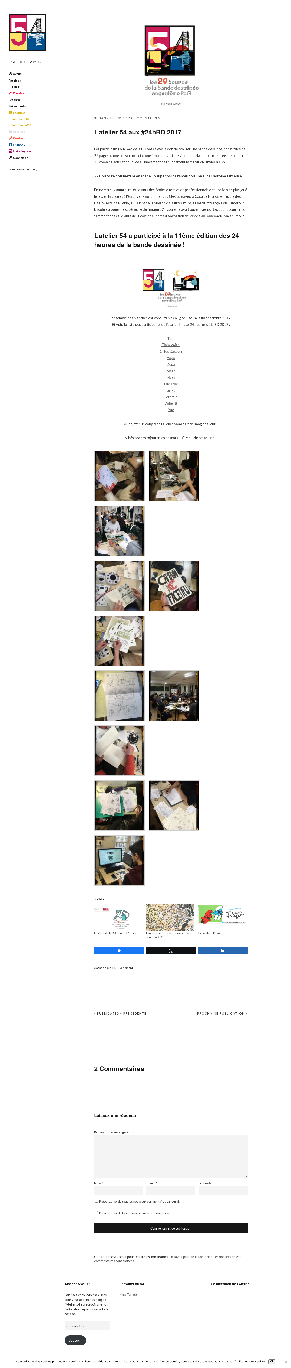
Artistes (14, 99)
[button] (119, 477)
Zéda (171, 364)
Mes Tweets (129, 1294)
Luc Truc (171, 384)
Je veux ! (75, 1340)
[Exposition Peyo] (222, 917)
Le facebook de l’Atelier (230, 1283)
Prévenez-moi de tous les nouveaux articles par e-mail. (135, 1213)
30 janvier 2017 (109, 118)
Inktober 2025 (21, 119)
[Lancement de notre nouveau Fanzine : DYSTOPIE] (170, 917)
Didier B (170, 403)
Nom (98, 1183)
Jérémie (171, 397)
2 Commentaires (144, 118)
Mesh (171, 371)
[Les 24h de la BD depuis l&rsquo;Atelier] (118, 917)
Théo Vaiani (170, 345)
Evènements (17, 106)
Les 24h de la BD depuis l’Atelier (115, 933)
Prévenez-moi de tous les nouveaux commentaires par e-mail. (139, 1201)
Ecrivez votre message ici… (114, 1132)
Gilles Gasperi (171, 351)
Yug (171, 410)
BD (114, 967)
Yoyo (171, 358)
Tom (170, 338)
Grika (170, 390)
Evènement (125, 967)
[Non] (286, 1362)
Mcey (171, 377)
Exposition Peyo (209, 933)
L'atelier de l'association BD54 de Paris (27, 32)
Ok (272, 1361)
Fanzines (15, 80)
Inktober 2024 (21, 125)
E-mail (151, 1183)
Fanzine (17, 86)
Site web (205, 1183)
